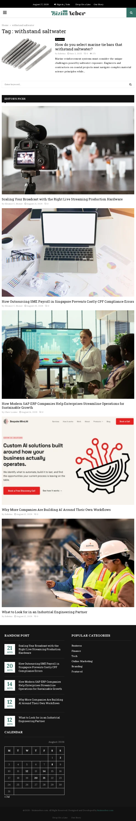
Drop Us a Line (83, 4)
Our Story (98, 4)
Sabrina (62, 53)
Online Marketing (82, 661)
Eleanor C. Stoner (14, 203)
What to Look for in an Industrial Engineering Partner (44, 612)
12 (27, 771)
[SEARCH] (130, 84)
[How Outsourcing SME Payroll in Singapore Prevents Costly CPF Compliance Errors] (68, 252)
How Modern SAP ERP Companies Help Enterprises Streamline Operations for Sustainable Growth (63, 405)
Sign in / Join (63, 4)
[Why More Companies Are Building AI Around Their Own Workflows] (68, 461)
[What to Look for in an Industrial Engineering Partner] (68, 563)
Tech (74, 656)
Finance (76, 651)
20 (36, 778)
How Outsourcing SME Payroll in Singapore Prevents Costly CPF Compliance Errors (68, 301)
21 (44, 778)
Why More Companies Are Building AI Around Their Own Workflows (56, 509)
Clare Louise (11, 412)
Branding (77, 666)
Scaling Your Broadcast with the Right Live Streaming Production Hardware (62, 199)
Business (77, 645)
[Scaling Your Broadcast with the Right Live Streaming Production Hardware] (68, 150)
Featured (60, 39)
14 (44, 771)
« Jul (7, 796)
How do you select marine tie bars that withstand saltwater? (88, 46)
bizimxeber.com (105, 810)
